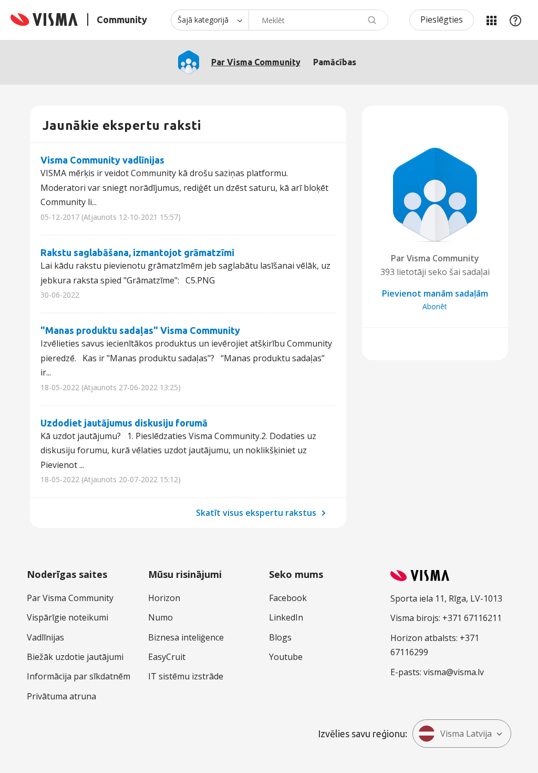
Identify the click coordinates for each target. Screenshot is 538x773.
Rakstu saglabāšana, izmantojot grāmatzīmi (137, 252)
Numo (160, 617)
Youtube (286, 657)
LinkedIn (286, 617)
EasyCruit (166, 657)
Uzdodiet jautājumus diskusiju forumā (124, 423)
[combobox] (318, 19)
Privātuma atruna (61, 696)
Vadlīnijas (45, 637)
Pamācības (334, 62)
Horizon (164, 598)
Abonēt (434, 306)
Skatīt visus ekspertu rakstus (257, 512)
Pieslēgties (441, 19)
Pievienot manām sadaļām (435, 293)
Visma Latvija (466, 733)
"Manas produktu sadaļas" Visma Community (140, 330)
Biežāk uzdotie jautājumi (75, 657)
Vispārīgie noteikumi (67, 617)
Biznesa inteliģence (186, 637)
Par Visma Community (256, 62)
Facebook (288, 598)
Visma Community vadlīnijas (102, 160)
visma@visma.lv (453, 672)
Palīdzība (515, 20)
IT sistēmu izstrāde (185, 676)
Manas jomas (491, 20)
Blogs (280, 637)
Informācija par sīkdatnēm (78, 676)
